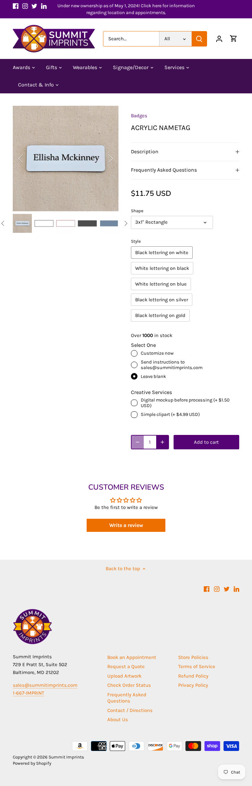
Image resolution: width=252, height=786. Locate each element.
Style (136, 241)
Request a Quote (126, 666)
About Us (117, 719)
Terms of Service (196, 666)
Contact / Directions (130, 710)
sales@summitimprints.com (45, 685)
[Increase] (162, 442)
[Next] (102, 158)
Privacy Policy (193, 685)
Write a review (126, 525)
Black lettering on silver (161, 300)
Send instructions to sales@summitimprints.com (171, 364)
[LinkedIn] (44, 5)
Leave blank (153, 376)
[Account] (219, 39)
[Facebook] (15, 5)
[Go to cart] (234, 39)
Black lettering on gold (160, 315)
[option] (65, 158)
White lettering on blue (161, 284)
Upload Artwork (124, 676)
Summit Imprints (66, 757)
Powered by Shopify (32, 763)
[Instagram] (25, 5)
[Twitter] (34, 5)
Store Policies (193, 657)
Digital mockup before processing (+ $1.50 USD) (185, 402)
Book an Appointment (131, 657)
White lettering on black (162, 268)
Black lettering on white (161, 252)
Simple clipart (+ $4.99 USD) (170, 414)
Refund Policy (193, 676)
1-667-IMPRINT (28, 693)
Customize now (157, 353)
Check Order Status (129, 685)
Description (144, 152)
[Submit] (199, 38)
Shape (137, 210)
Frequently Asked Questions (164, 170)
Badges (139, 116)
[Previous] (29, 158)
